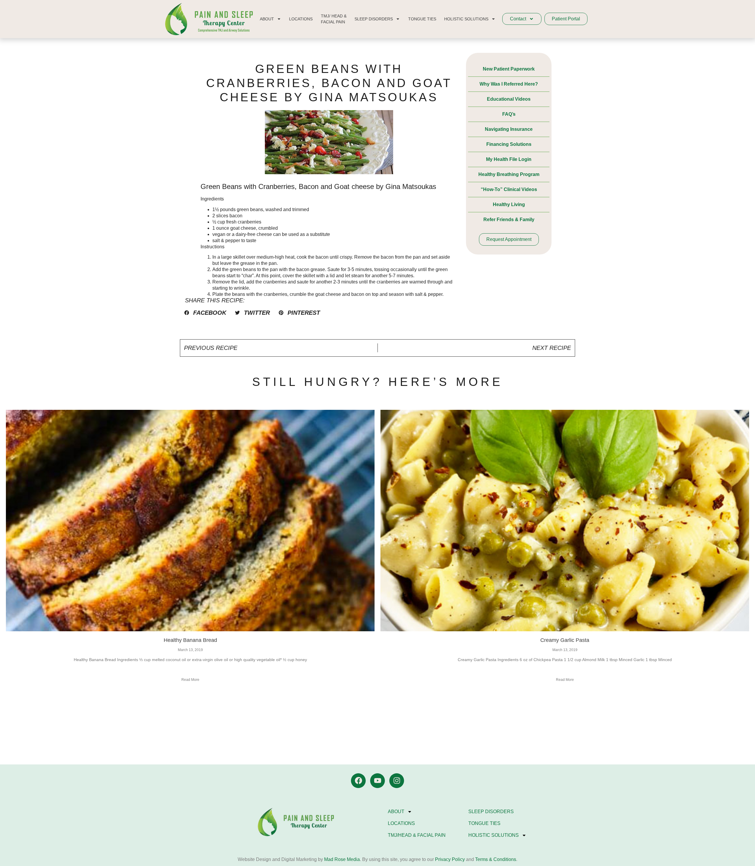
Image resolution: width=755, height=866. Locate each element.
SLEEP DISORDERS (373, 19)
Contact (518, 18)
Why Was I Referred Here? (509, 84)
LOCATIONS (301, 19)
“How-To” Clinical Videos (509, 189)
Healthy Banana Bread (190, 640)
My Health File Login (508, 159)
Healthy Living (509, 204)
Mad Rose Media (342, 859)
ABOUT (267, 19)
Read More (190, 680)
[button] (205, 312)
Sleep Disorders (491, 811)
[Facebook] (358, 780)
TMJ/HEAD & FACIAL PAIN (417, 835)
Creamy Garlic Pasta (564, 640)
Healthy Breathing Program (508, 174)
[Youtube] (377, 780)
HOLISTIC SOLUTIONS (466, 19)
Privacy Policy (449, 859)
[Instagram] (396, 780)
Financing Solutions (508, 144)
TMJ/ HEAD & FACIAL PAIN (334, 19)
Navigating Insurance (509, 129)
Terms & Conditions (495, 859)
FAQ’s (509, 114)
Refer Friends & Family (508, 219)
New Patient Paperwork (509, 68)
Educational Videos (509, 99)
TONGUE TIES (422, 19)
